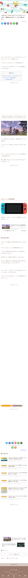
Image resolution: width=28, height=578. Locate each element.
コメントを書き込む (14, 554)
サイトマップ (20, 571)
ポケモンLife (7, 571)
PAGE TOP (14, 564)
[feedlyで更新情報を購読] (12, 447)
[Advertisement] (14, 40)
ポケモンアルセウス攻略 (6, 405)
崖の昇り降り (9, 79)
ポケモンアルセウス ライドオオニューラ (11, 75)
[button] (25, 292)
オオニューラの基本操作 (9, 77)
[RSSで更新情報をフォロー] (15, 447)
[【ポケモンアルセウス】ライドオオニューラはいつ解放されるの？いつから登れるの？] (8, 23)
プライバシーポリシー (14, 573)
